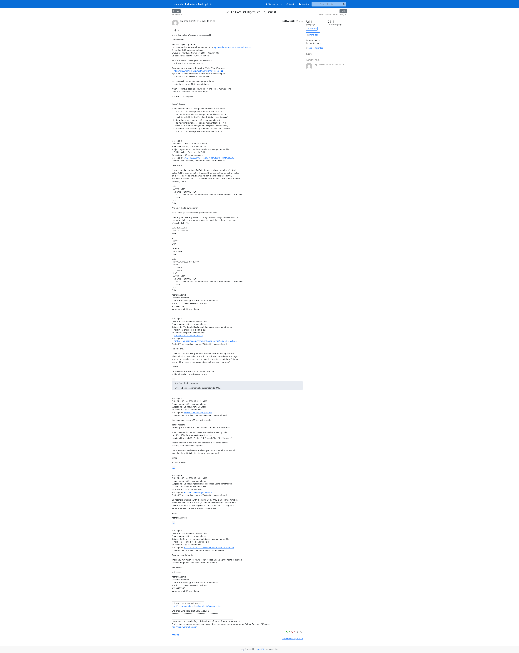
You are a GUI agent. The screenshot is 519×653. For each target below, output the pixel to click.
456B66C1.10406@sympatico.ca (198, 492)
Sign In (291, 4)
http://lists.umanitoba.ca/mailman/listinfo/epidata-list (198, 71)
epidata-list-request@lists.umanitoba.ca (232, 47)
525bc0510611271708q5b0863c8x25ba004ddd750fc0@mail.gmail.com (205, 341)
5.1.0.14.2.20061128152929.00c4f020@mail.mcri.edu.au (209, 547)
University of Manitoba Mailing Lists (192, 4)
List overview (312, 29)
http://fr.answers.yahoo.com (184, 627)
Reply (176, 634)
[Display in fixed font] (297, 632)
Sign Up (305, 4)
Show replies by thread (292, 638)
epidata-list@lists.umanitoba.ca (188, 335)
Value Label (177, 14)
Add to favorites (316, 48)
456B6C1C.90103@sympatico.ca (198, 412)
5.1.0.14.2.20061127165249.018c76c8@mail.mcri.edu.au (209, 157)
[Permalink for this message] (301, 632)
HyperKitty (260, 649)
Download (313, 34)
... (174, 379)
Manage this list (275, 4)
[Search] (344, 4)
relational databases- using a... (333, 14)
